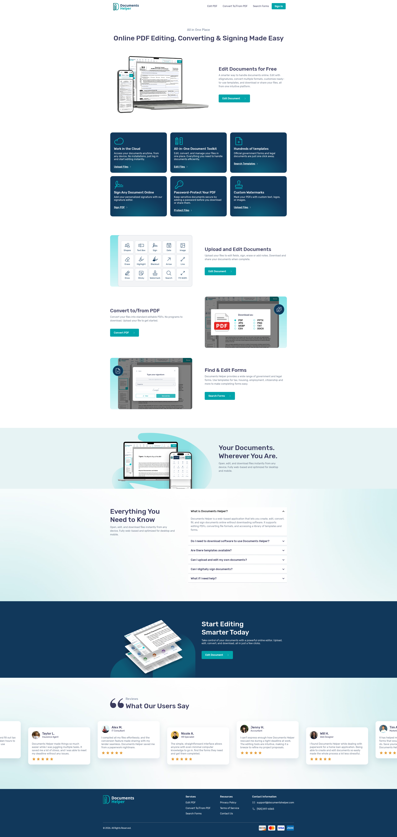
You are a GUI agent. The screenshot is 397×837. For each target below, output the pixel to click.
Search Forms (261, 6)
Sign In (279, 6)
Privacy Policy (228, 802)
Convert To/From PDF (235, 6)
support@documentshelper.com (275, 802)
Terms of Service (229, 808)
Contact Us (226, 813)
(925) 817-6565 (265, 808)
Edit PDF (212, 6)
